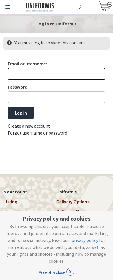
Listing (10, 201)
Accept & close (55, 271)
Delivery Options (73, 201)
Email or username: (27, 63)
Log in (21, 113)
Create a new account (29, 126)
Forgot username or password (37, 133)
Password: (18, 87)
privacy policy (85, 240)
